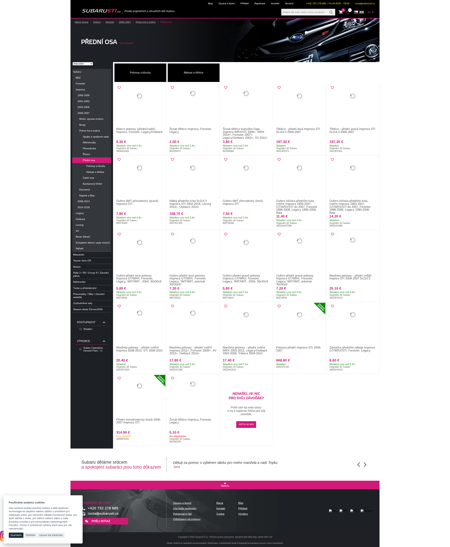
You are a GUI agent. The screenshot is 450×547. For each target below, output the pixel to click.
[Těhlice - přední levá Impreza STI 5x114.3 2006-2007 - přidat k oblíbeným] (279, 87)
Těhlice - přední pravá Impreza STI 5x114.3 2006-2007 (352, 130)
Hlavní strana (81, 22)
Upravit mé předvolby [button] (51, 535)
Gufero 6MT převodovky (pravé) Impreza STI (137, 202)
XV (77, 230)
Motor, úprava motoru (91, 118)
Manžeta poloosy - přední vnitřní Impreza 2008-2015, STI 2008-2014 (139, 349)
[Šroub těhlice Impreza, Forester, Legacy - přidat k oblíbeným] (172, 87)
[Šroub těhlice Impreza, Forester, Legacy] (193, 105)
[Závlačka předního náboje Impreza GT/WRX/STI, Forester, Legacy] (353, 324)
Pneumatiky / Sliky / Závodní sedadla (89, 296)
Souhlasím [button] (16, 535)
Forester (80, 83)
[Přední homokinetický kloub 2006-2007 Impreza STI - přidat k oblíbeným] (119, 378)
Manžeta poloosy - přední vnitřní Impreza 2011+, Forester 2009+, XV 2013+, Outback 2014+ (192, 350)
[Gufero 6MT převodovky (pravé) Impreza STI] (139, 177)
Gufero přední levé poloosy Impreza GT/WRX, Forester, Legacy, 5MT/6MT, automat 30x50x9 (187, 280)
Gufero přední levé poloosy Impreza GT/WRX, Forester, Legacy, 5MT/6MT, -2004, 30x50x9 (138, 278)
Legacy (80, 213)
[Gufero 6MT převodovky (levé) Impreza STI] (246, 177)
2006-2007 (125, 22)
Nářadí (79, 248)
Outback (80, 219)
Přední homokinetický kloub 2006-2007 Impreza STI (138, 421)
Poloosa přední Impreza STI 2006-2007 (298, 349)
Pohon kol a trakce (146, 22)
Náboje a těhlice (95, 172)
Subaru (97, 22)
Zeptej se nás (246, 424)
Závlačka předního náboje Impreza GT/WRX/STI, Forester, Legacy (352, 349)
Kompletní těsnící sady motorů (93, 242)
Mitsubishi (78, 254)
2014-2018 (84, 207)
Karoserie (84, 189)
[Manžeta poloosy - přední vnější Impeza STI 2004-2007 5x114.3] (353, 252)
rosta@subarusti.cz (365, 3)
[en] (361, 12)
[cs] (356, 12)
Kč (369, 12)
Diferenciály (89, 142)
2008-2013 (84, 201)
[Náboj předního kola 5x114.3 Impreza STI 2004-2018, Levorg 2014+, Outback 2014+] (193, 177)
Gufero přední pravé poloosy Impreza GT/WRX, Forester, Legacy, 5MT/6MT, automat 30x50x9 (295, 280)
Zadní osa (88, 177)
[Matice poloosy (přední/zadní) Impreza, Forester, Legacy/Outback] (139, 105)
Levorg (79, 224)
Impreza (109, 22)
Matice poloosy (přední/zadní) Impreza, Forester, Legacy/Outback (139, 130)
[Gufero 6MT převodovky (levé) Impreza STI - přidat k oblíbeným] (225, 159)
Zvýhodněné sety (82, 303)
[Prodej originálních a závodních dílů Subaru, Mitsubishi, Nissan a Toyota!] (122, 11)
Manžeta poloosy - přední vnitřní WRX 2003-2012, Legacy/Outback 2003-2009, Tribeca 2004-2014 (245, 350)
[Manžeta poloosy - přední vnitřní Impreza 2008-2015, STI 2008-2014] (139, 324)
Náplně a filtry (87, 195)
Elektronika (79, 281)
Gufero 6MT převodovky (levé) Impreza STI (243, 202)
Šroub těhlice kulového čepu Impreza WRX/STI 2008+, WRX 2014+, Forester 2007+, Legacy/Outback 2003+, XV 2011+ (245, 133)
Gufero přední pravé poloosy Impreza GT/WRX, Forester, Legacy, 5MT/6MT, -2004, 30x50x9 (245, 278)
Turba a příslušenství (85, 288)
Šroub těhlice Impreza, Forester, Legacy (190, 130)
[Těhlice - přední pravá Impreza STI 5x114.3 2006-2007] (353, 105)
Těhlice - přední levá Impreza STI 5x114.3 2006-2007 (298, 130)
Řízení (86, 154)
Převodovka (89, 148)
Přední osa (89, 160)
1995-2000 (84, 95)
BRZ (78, 77)
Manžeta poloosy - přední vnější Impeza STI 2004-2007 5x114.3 (350, 277)
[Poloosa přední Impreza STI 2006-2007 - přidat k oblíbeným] (279, 306)
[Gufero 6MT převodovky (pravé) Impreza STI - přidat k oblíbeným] (119, 159)
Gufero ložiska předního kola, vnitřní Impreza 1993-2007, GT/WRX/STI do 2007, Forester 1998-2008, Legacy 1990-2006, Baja (296, 206)
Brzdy (82, 124)
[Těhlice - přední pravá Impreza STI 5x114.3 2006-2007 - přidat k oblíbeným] (332, 87)
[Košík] (341, 12)
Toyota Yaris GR (82, 260)
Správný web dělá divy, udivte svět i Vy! (253, 537)
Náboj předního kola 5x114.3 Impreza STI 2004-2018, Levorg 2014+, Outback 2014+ (190, 203)
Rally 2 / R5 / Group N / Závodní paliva (91, 274)
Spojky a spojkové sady (96, 136)
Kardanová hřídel (92, 183)
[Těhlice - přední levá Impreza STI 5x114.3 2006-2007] (299, 105)
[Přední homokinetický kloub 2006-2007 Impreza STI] (139, 396)
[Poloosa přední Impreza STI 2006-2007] (299, 324)
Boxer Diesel (83, 236)
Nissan (77, 266)
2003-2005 (84, 107)
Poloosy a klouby (95, 166)
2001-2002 (84, 101)
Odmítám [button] (30, 535)
